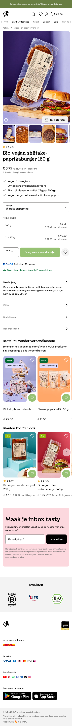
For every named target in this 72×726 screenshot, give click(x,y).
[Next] (70, 21)
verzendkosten (27, 172)
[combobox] (35, 209)
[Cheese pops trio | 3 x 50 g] (54, 388)
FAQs (6, 305)
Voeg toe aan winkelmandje (40, 252)
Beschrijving (9, 282)
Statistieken (9, 316)
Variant (9, 205)
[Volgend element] (66, 134)
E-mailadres (16, 539)
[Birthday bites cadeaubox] (19, 388)
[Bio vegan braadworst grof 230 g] (19, 464)
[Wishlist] (40, 14)
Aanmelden (56, 539)
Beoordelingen (11, 328)
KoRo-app (58, 4)
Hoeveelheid (10, 250)
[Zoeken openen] (33, 14)
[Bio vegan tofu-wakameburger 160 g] (54, 464)
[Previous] (1, 21)
